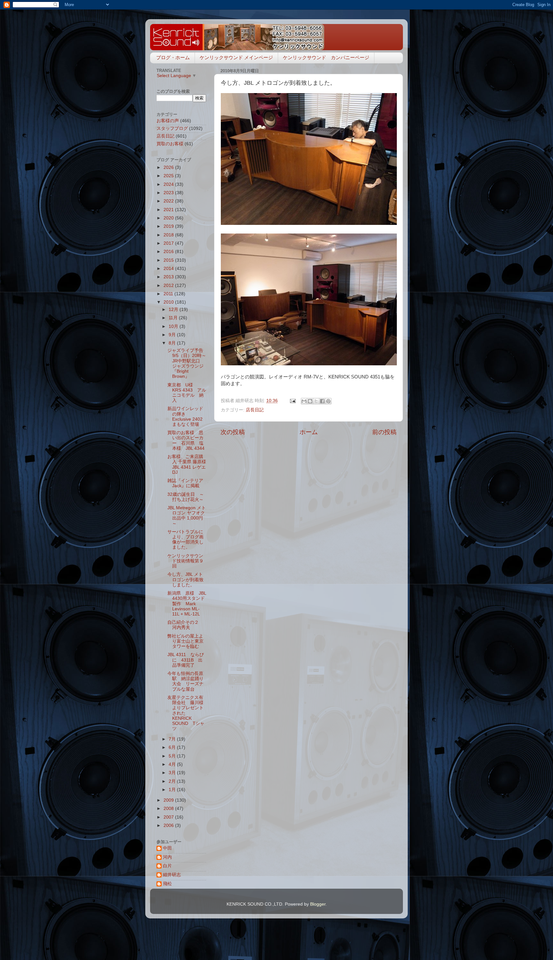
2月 (173, 781)
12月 (174, 309)
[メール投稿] (292, 400)
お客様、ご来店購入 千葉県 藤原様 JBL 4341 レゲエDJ (186, 464)
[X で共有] (316, 401)
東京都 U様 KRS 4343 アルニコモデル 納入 (186, 393)
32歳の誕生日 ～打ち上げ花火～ (185, 497)
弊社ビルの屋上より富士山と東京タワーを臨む (185, 641)
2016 (169, 251)
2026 (169, 167)
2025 (169, 175)
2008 (169, 808)
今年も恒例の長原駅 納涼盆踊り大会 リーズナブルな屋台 (185, 681)
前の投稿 (384, 432)
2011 (169, 293)
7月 (173, 739)
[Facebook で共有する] (322, 401)
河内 (167, 857)
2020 (169, 218)
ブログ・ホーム (173, 57)
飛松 (167, 883)
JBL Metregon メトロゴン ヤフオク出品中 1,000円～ (186, 515)
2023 (169, 192)
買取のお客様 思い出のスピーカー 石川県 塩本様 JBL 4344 (185, 440)
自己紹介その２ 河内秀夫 (185, 625)
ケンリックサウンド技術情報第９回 (185, 560)
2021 (169, 209)
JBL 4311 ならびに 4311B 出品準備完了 (185, 659)
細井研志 (172, 874)
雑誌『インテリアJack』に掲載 (185, 483)
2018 (169, 235)
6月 (173, 747)
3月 (173, 772)
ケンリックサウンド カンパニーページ (326, 57)
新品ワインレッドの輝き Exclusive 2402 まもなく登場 (187, 416)
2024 (169, 184)
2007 (169, 817)
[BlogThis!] (310, 401)
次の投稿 (232, 432)
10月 (174, 326)
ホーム (309, 432)
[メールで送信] (304, 401)
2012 (169, 285)
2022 (169, 201)
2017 (169, 243)
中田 (167, 848)
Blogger (317, 904)
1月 (173, 789)
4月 (173, 764)
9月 (173, 334)
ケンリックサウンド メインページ (236, 57)
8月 (173, 343)
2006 (169, 825)
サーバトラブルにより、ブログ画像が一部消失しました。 (185, 539)
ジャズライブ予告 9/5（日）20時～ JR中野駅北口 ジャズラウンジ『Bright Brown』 (189, 363)
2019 (169, 226)
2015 (169, 260)
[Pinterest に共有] (328, 401)
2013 (169, 276)
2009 (169, 800)
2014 (169, 268)
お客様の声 (167, 120)
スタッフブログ (172, 128)
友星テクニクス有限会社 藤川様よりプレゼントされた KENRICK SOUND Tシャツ (185, 713)
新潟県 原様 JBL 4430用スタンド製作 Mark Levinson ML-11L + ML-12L (186, 603)
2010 (169, 302)
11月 (174, 317)
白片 (167, 865)
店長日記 (255, 410)
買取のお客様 (169, 143)
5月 (173, 756)
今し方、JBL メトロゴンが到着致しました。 (185, 579)
